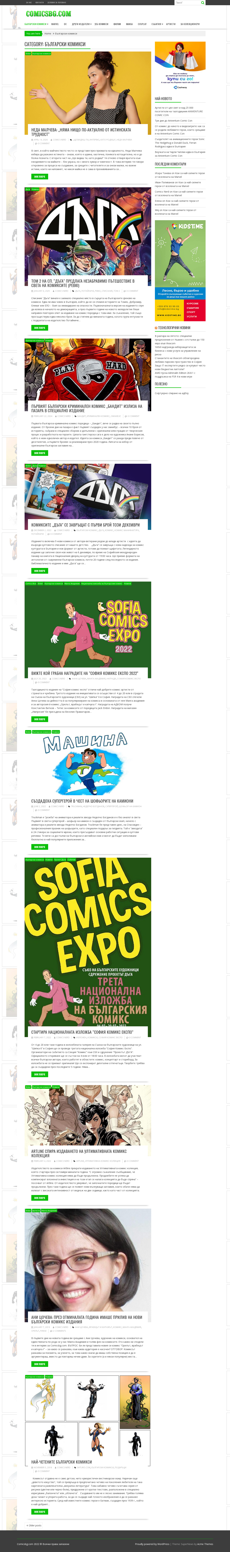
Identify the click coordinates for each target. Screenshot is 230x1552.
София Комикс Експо (129, 678)
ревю (98, 291)
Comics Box (31, 583)
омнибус (116, 416)
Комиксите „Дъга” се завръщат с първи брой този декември (85, 525)
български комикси (102, 1467)
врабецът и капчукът (100, 1327)
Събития (156, 24)
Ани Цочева (81, 1327)
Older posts (35, 1525)
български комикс (87, 530)
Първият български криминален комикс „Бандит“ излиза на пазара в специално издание (86, 408)
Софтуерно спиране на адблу (172, 393)
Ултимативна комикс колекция (102, 1161)
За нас (29, 2)
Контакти (40, 2)
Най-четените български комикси (61, 1462)
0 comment (44, 143)
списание (107, 291)
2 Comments (59, 1330)
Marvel (55, 24)
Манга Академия (72, 583)
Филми (117, 24)
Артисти (170, 24)
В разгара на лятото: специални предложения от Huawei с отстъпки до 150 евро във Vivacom (179, 339)
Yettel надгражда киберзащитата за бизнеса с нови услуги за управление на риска (178, 350)
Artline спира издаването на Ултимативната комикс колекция (79, 1153)
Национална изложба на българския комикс (101, 583)
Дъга (28, 189)
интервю (95, 139)
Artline (80, 1161)
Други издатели (81, 24)
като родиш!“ (108, 139)
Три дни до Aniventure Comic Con (173, 120)
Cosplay (142, 24)
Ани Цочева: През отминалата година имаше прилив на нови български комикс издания (86, 1319)
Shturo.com (83, 1467)
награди (111, 678)
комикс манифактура (126, 530)
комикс (109, 530)
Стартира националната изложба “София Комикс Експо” (82, 1032)
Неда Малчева (124, 139)
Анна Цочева (79, 678)
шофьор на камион (130, 806)
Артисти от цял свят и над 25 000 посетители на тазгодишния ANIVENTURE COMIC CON (179, 111)
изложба (81, 1037)
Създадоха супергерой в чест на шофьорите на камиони (82, 801)
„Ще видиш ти (81, 139)
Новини (35, 189)
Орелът (35, 1330)
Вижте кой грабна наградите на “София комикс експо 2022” (84, 673)
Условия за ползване (57, 2)
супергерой (111, 806)
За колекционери (190, 24)
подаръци (120, 1467)
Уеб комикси (101, 24)
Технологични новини (174, 327)
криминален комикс (98, 416)
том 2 (117, 291)
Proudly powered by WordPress (152, 1544)
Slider (28, 53)
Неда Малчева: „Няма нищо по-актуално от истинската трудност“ (81, 132)
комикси (93, 1037)
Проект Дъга (60, 859)
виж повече (39, 176)
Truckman (76, 806)
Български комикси (35, 24)
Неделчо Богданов (93, 806)
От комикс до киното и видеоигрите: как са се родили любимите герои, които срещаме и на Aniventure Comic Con (180, 130)
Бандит (81, 416)
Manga (129, 24)
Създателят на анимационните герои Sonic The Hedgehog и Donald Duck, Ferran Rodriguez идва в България (180, 142)
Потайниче (87, 291)
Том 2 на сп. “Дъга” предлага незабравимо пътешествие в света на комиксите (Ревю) (83, 283)
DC (65, 24)
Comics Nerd (59, 139)
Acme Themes (205, 1544)
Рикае (43, 1330)
